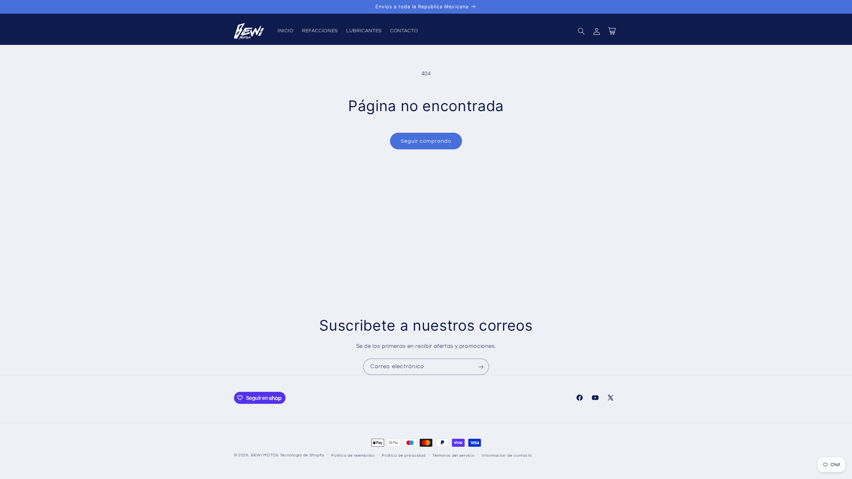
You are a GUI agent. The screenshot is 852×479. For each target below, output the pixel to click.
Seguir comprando (426, 141)
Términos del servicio (453, 455)
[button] (581, 31)
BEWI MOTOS (264, 455)
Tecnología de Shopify (302, 455)
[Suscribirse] (481, 367)
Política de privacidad (403, 455)
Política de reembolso (353, 455)
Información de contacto (507, 455)
